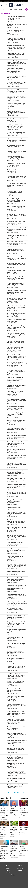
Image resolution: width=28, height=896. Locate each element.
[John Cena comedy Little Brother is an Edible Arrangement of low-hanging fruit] (3, 293)
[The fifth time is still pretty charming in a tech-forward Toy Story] (3, 372)
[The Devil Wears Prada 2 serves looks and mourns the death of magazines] (3, 668)
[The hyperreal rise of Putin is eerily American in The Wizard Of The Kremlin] (3, 596)
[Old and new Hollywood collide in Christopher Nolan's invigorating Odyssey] (3, 230)
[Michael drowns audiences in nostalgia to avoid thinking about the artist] (3, 706)
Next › (23, 793)
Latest (2, 9)
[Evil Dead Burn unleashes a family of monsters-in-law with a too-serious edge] (3, 251)
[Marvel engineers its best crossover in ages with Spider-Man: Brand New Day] (3, 158)
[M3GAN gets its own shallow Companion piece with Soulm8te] (3, 140)
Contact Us (14, 875)
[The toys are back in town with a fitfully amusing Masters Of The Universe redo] (3, 458)
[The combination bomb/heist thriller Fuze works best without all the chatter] (3, 698)
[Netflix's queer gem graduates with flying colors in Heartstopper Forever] (3, 216)
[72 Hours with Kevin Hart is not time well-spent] (3, 171)
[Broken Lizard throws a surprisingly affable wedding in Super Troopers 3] (3, 113)
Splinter (18, 1)
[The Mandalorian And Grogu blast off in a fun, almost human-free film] (3, 558)
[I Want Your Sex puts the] (3, 165)
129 (18, 793)
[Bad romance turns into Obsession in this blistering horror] (3, 610)
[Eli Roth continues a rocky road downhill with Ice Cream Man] (3, 134)
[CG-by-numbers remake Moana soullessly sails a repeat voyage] (3, 258)
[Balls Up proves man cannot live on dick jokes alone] (3, 728)
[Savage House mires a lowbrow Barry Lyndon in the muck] (3, 451)
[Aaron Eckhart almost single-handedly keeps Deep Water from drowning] (3, 661)
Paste (2, 1)
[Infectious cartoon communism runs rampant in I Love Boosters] (3, 573)
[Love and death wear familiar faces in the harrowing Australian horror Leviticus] (3, 336)
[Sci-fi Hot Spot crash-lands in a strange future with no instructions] (3, 19)
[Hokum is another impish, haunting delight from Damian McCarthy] (3, 653)
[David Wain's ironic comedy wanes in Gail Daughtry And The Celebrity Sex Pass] (3, 244)
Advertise (7, 868)
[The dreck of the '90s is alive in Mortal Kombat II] (3, 639)
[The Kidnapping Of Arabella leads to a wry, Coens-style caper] (3, 237)
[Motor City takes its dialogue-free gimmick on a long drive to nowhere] (3, 209)
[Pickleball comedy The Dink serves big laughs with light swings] (3, 193)
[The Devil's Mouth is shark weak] (3, 152)
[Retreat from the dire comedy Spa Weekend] (3, 26)
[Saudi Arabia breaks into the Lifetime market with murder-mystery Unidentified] (3, 380)
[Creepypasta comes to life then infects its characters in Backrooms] (3, 502)
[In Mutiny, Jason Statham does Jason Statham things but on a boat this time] (3, 40)
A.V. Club (7, 1)
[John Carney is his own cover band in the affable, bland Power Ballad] (3, 465)
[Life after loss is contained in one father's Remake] (3, 272)
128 (14, 793)
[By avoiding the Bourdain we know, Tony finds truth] (3, 146)
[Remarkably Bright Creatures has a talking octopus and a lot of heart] (3, 632)
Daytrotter (23, 1)
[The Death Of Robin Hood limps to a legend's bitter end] (3, 387)
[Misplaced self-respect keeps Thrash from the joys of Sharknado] (3, 765)
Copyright (20, 870)
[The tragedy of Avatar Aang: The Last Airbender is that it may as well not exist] (3, 178)
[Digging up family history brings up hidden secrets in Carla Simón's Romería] (3, 300)
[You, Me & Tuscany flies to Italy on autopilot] (3, 780)
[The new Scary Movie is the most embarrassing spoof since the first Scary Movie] (3, 444)
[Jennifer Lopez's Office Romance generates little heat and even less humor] (3, 430)
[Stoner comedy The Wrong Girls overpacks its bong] (3, 77)
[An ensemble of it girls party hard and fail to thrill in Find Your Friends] (3, 415)
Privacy (8, 872)
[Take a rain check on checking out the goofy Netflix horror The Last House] (3, 106)
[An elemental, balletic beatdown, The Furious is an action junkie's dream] (3, 401)
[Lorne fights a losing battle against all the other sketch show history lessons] (3, 735)
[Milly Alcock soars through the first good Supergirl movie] (3, 315)
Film (11, 9)
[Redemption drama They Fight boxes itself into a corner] (3, 223)
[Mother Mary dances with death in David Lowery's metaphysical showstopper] (3, 743)
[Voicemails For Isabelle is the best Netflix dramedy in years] (3, 342)
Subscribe (5, 5)
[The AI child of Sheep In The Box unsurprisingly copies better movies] (3, 186)
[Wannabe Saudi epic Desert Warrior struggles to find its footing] (3, 691)
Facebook (7, 870)
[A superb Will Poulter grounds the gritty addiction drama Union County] (3, 98)
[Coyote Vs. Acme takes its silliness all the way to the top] (3, 91)
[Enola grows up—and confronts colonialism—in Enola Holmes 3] (3, 278)
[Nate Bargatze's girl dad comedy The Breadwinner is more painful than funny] (3, 494)
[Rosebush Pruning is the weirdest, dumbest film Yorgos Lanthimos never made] (3, 201)
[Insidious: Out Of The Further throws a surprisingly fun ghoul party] (3, 32)
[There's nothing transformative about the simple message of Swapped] (3, 645)
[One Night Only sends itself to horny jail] (3, 120)
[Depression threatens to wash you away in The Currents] (3, 408)
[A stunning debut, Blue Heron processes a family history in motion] (3, 750)
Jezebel (13, 1)
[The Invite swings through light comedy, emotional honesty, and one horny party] (3, 328)
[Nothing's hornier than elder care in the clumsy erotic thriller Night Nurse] (3, 265)
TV (6, 9)
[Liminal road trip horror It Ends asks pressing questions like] (3, 55)
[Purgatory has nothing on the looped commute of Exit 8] (3, 786)
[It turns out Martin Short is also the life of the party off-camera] (3, 617)
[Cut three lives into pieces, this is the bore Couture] (3, 321)
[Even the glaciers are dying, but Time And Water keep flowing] (3, 480)
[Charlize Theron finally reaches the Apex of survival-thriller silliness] (3, 683)
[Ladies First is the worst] (3, 508)
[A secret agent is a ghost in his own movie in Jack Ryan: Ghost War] (3, 551)
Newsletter (24, 5)
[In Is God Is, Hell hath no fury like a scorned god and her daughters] (3, 603)
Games (21, 9)
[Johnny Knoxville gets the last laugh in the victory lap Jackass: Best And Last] (3, 308)
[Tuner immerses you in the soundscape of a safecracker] (3, 544)
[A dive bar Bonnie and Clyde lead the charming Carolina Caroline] (3, 437)
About (7, 866)
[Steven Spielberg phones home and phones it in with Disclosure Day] (3, 422)
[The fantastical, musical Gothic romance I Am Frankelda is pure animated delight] (3, 393)
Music (15, 9)
